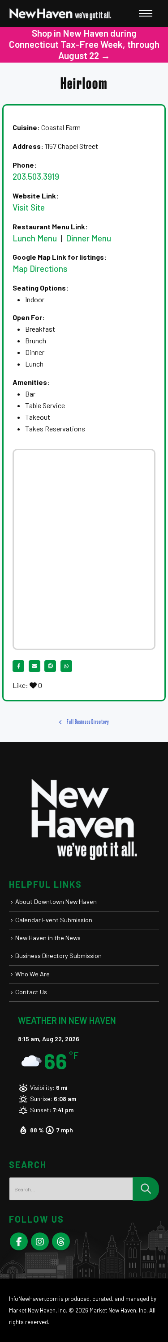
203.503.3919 (36, 176)
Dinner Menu (87, 238)
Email (34, 666)
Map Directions (40, 268)
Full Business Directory (87, 722)
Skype (61, 1241)
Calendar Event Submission (53, 920)
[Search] (146, 1189)
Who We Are (32, 974)
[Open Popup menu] (145, 13)
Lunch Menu (35, 238)
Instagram (40, 1241)
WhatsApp (66, 666)
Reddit (50, 666)
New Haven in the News (48, 937)
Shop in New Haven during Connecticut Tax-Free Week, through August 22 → (84, 44)
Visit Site (29, 207)
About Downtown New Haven (56, 901)
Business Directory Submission (58, 955)
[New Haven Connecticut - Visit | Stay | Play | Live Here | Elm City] (60, 13)
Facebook (18, 666)
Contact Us (31, 992)
